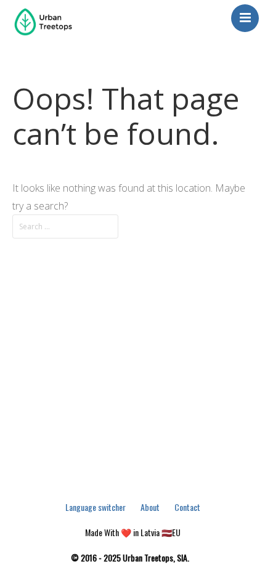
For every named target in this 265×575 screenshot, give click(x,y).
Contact (187, 506)
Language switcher (95, 506)
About (150, 506)
